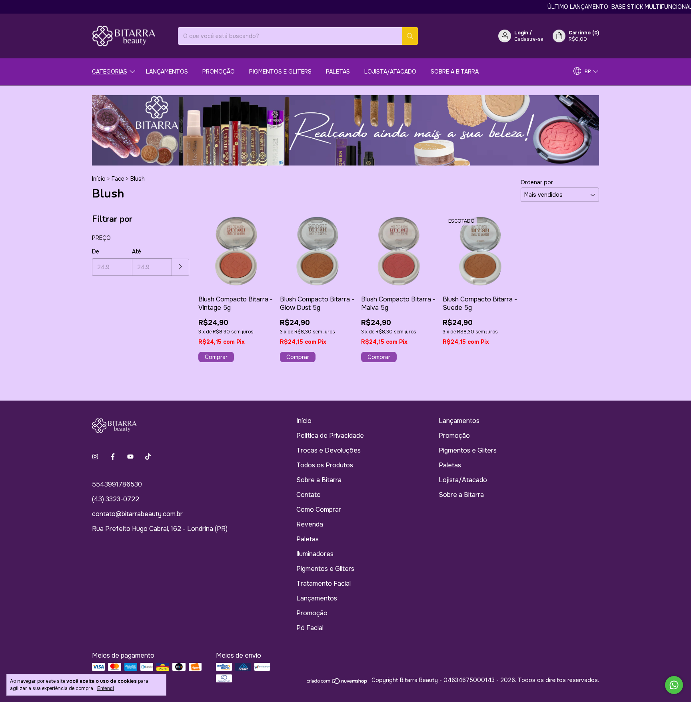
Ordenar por (537, 182)
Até (136, 251)
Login (521, 33)
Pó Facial (310, 628)
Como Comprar (318, 509)
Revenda (309, 524)
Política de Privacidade (330, 435)
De (95, 251)
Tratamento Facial (323, 583)
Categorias (109, 71)
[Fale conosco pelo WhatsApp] (674, 685)
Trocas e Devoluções (328, 450)
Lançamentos (167, 71)
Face (118, 178)
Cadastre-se (528, 39)
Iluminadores (315, 554)
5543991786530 (117, 484)
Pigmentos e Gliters (280, 71)
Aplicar (180, 267)
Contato (308, 495)
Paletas (338, 71)
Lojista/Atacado (390, 71)
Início (99, 178)
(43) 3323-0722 (115, 499)
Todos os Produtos (324, 465)
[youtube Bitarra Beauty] (130, 457)
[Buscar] (410, 36)
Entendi (105, 688)
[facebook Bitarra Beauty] (113, 457)
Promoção (218, 71)
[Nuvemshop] (337, 682)
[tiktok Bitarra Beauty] (148, 457)
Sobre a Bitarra (455, 71)
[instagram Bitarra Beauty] (95, 457)
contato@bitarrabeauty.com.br (137, 514)
